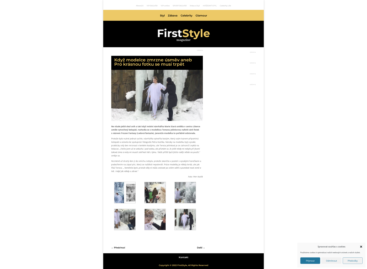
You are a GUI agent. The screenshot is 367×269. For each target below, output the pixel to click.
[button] (361, 246)
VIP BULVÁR (152, 6)
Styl (162, 16)
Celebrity (186, 16)
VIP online (165, 6)
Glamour (201, 16)
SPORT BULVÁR (180, 6)
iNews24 (140, 6)
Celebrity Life (225, 6)
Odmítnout (331, 260)
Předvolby (353, 260)
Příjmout (310, 260)
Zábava (172, 16)
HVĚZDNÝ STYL (210, 6)
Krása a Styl (195, 6)
